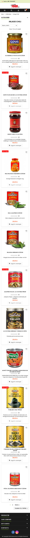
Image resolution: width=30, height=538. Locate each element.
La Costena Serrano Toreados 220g (15, 331)
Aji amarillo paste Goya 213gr (15, 55)
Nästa (17, 505)
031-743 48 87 (11, 1)
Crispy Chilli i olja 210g (15, 134)
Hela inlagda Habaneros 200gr (15, 173)
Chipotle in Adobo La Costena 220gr (15, 95)
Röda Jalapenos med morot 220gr (15, 488)
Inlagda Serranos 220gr (15, 252)
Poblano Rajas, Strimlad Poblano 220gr (15, 449)
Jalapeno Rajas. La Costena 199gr (15, 292)
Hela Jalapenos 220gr (15, 213)
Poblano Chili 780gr (15, 410)
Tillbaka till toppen (21, 508)
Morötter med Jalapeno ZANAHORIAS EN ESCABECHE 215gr (15, 371)
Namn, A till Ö (9, 26)
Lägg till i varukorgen (15, 66)
